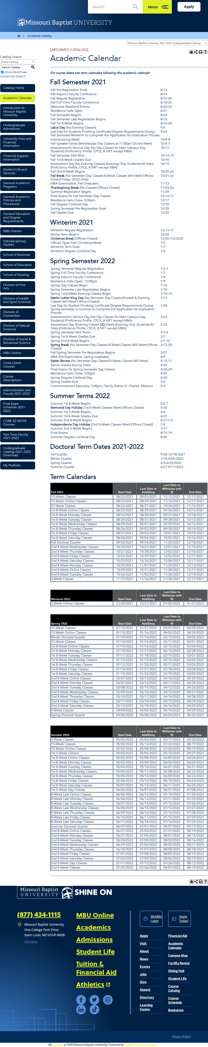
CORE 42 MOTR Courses (14, 423)
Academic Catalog (40, 36)
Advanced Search (13, 76)
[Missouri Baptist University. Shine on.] (64, 892)
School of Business (16, 255)
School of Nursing (16, 275)
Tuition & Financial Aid (96, 967)
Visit (143, 944)
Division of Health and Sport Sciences (17, 300)
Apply (189, 6)
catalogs (57, 1045)
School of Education (17, 265)
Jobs (143, 974)
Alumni (145, 990)
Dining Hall (176, 971)
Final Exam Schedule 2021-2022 (14, 407)
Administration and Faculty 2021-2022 (17, 392)
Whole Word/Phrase (16, 72)
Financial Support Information (15, 158)
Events (145, 967)
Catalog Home (13, 88)
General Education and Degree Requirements (16, 217)
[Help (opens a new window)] (206, 52)
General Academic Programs (16, 185)
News (144, 959)
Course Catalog (174, 988)
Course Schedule (175, 1000)
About (144, 951)
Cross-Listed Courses (12, 365)
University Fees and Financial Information (17, 142)
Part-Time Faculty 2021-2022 (15, 436)
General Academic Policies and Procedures (16, 200)
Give (143, 982)
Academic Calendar (17, 98)
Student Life (95, 951)
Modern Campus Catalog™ (142, 1045)
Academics (93, 927)
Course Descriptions (12, 378)
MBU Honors (12, 231)
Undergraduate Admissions (14, 127)
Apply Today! (183, 919)
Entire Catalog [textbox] (9, 62)
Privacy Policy (181, 1036)
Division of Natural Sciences (16, 327)
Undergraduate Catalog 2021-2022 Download (17, 451)
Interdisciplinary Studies (14, 243)
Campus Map (178, 956)
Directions (31, 942)
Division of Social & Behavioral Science (17, 341)
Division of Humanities (11, 314)
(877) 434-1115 (39, 915)
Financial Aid (177, 936)
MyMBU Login (156, 919)
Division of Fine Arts (14, 287)
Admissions (94, 939)
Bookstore (176, 1010)
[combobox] (167, 43)
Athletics (90, 984)
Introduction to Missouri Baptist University (14, 111)
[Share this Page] (196, 52)
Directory (147, 998)
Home (19, 36)
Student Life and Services (15, 171)
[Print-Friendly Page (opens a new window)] (201, 52)
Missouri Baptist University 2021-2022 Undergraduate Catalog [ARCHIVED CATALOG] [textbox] (168, 43)
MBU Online (12, 353)
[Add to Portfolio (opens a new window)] (191, 52)
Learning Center (146, 1007)
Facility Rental (179, 963)
